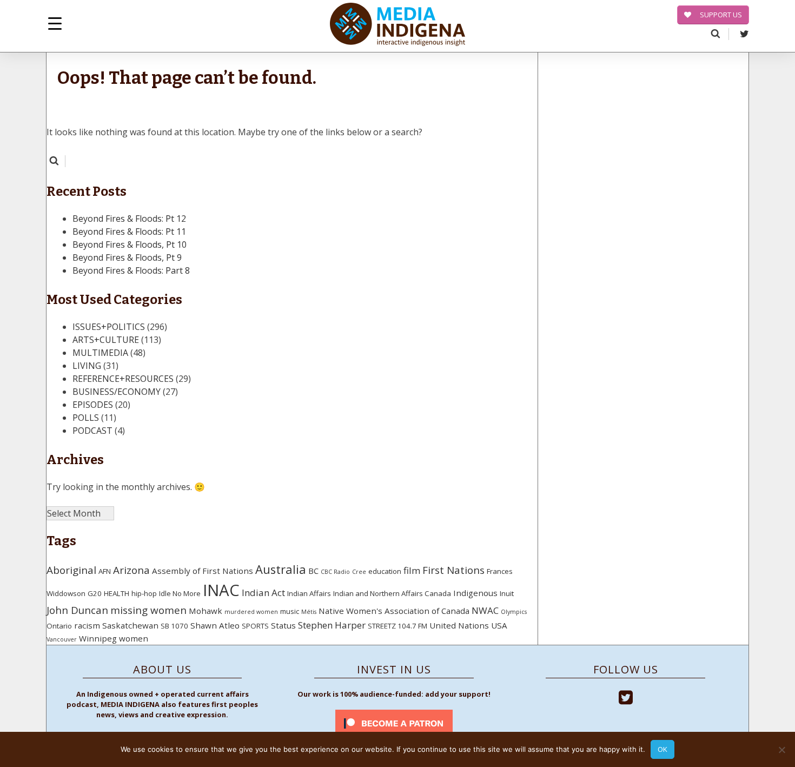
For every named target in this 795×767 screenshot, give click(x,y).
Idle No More (180, 593)
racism (87, 625)
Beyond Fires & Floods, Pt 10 (129, 244)
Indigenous (475, 592)
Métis (308, 612)
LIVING (86, 366)
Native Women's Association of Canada (394, 610)
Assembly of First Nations (202, 570)
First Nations (453, 570)
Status (283, 625)
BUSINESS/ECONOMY (116, 392)
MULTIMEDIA (100, 353)
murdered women (251, 612)
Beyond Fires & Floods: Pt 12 (129, 218)
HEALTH (116, 593)
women (133, 638)
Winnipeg (98, 638)
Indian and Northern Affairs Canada (392, 593)
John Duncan (77, 610)
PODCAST (92, 431)
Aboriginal (71, 570)
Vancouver (62, 639)
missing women (148, 610)
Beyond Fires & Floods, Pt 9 (127, 257)
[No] (781, 749)
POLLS (85, 418)
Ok (662, 749)
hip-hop (144, 593)
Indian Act (263, 592)
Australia (280, 569)
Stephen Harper (332, 625)
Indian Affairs (309, 593)
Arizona (131, 570)
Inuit (507, 593)
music (289, 611)
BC (313, 570)
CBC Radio (335, 572)
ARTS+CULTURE (105, 340)
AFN (104, 571)
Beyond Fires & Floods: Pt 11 (129, 231)
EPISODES (92, 405)
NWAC (485, 610)
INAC (221, 590)
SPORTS (255, 626)
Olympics (514, 612)
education (384, 571)
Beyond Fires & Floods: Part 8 (131, 270)
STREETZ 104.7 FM (397, 626)
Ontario (59, 626)
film (411, 570)
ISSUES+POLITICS (108, 327)
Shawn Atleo (215, 625)
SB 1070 (174, 626)
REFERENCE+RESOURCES (123, 379)
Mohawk (205, 610)
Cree (359, 572)
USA (499, 625)
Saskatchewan (130, 625)
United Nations (459, 625)
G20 (95, 593)
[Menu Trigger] (55, 23)
